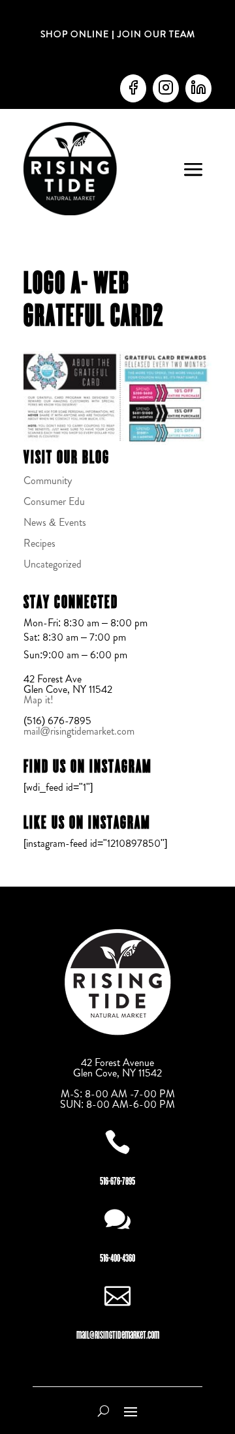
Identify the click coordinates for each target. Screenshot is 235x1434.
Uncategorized (53, 564)
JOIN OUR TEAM (155, 33)
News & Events (55, 522)
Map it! (40, 699)
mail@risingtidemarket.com (79, 731)
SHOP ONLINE (74, 33)
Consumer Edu (54, 501)
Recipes (39, 543)
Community (48, 480)
